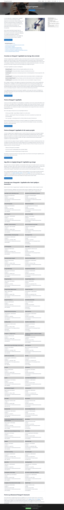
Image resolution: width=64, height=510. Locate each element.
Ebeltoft (14, 172)
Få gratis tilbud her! (32, 10)
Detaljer (40, 506)
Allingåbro (18, 172)
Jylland (43, 1)
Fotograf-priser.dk (8, 1)
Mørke (29, 172)
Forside (39, 1)
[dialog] (32, 507)
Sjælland (49, 1)
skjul (14, 43)
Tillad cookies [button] (28, 508)
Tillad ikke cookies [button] (35, 508)
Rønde (21, 172)
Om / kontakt (54, 1)
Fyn (45, 1)
